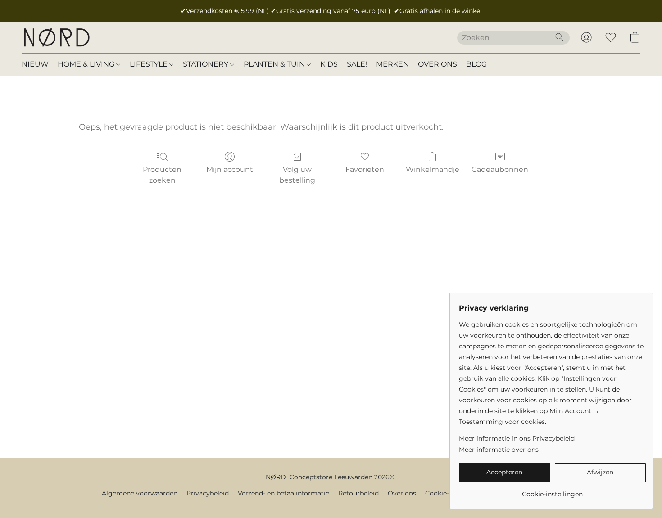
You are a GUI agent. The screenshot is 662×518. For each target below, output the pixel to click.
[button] (56, 37)
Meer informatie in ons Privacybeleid (517, 438)
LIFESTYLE (149, 64)
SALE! (357, 64)
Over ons (402, 493)
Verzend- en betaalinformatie (283, 493)
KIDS (329, 64)
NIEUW (35, 64)
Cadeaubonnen (500, 169)
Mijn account (229, 169)
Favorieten (364, 169)
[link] (552, 491)
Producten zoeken (162, 175)
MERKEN (392, 64)
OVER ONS (437, 64)
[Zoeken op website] (559, 37)
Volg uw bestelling (297, 175)
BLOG (476, 64)
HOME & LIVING (87, 64)
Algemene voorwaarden (139, 493)
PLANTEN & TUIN (275, 64)
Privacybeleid (207, 493)
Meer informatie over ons (499, 450)
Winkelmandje (432, 169)
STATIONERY (206, 64)
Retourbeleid (358, 493)
